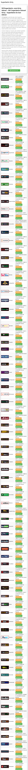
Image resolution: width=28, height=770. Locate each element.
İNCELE (19, 79)
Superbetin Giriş (7, 2)
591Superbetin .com (6, 17)
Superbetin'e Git (14, 70)
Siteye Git (19, 81)
